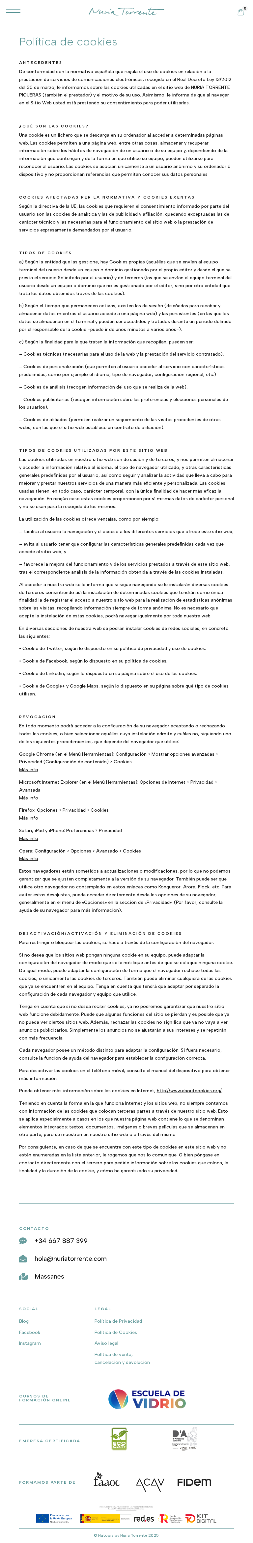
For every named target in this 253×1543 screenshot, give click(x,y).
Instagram (30, 1343)
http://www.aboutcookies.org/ (189, 1091)
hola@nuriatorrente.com (71, 1258)
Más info (28, 769)
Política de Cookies (116, 1332)
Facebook (29, 1332)
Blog (24, 1321)
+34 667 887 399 (61, 1241)
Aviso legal (106, 1343)
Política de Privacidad (118, 1321)
